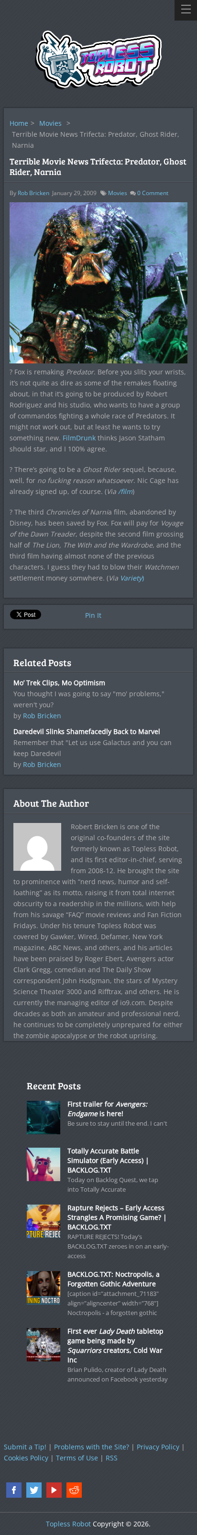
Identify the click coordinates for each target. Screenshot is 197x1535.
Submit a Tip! (25, 1446)
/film (125, 491)
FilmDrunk (79, 437)
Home (19, 123)
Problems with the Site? (91, 1446)
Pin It (93, 615)
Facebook (14, 1490)
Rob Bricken (33, 193)
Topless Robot (68, 1523)
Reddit (74, 1490)
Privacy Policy (158, 1446)
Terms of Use (77, 1457)
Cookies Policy (26, 1457)
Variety (131, 577)
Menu (186, 10)
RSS (112, 1457)
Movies (50, 123)
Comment (152, 193)
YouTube (54, 1490)
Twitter (34, 1490)
